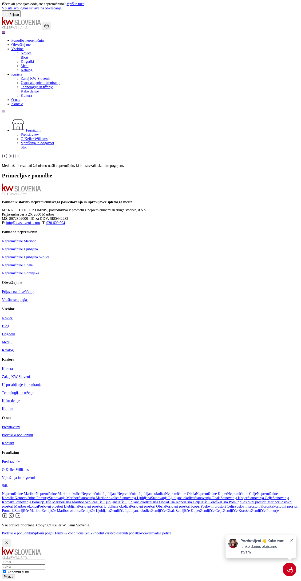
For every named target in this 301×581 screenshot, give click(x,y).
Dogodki (27, 62)
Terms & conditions (68, 533)
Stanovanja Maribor (63, 498)
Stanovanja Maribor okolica (98, 498)
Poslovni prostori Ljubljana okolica (104, 506)
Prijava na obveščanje (45, 8)
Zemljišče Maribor (28, 511)
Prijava (8, 576)
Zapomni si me (19, 572)
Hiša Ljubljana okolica (134, 502)
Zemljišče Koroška (237, 511)
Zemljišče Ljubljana (95, 511)
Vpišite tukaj (76, 4)
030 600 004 (55, 223)
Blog (24, 57)
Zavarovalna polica (157, 533)
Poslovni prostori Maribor (260, 502)
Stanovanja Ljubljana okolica (172, 498)
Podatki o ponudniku (17, 435)
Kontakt (17, 104)
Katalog (26, 70)
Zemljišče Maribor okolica (61, 511)
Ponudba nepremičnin (27, 40)
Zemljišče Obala (163, 511)
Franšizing (33, 130)
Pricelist (98, 533)
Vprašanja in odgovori (37, 143)
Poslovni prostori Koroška (253, 506)
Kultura (26, 95)
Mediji (25, 66)
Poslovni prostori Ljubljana (58, 506)
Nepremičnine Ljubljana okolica (26, 257)
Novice (26, 53)
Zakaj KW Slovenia (35, 78)
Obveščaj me (21, 45)
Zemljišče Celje (211, 511)
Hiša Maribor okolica (80, 502)
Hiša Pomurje (231, 502)
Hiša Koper (176, 502)
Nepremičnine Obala (17, 265)
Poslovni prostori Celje (217, 506)
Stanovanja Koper (234, 498)
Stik (24, 147)
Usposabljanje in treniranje (40, 83)
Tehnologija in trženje (37, 87)
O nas (15, 100)
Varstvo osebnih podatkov (123, 533)
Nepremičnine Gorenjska (20, 273)
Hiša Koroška (211, 502)
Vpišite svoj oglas (15, 8)
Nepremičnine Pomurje (32, 498)
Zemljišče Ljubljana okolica (130, 511)
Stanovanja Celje (260, 498)
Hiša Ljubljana (107, 502)
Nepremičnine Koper (211, 494)
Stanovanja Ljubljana (135, 498)
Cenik (87, 533)
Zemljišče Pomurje (265, 511)
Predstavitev (30, 134)
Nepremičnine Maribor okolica (58, 494)
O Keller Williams (34, 139)
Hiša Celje (193, 502)
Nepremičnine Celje (242, 494)
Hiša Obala (159, 502)
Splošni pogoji (43, 533)
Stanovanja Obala (207, 498)
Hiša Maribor (54, 502)
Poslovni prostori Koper (183, 506)
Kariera (16, 74)
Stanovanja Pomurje (29, 502)
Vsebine (17, 49)
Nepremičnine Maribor (19, 241)
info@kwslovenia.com (23, 223)
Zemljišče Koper (187, 511)
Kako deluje (30, 91)
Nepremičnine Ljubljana (20, 249)
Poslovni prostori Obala (147, 506)
